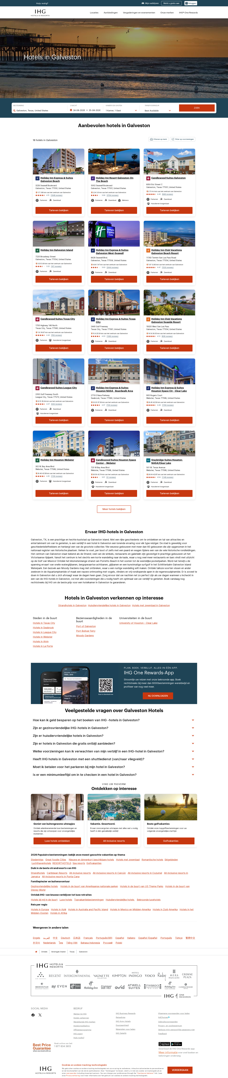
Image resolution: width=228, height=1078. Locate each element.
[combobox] (40, 110)
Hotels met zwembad (128, 859)
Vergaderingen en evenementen (139, 12)
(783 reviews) (56, 335)
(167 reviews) (56, 266)
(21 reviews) (111, 477)
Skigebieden (171, 859)
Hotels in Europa (40, 909)
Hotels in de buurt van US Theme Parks (141, 886)
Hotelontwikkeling (81, 1025)
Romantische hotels (152, 859)
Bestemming (18, 106)
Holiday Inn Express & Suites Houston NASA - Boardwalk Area (114, 389)
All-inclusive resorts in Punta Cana (60, 876)
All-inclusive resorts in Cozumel (145, 873)
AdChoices (163, 1017)
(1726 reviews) (56, 476)
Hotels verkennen (81, 1017)
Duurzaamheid (122, 1025)
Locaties (94, 12)
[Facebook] (34, 1015)
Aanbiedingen (111, 12)
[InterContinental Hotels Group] (40, 12)
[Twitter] (40, 1015)
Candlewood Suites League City (59, 388)
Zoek (197, 108)
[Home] (36, 952)
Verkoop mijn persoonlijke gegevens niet (176, 1029)
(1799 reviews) (168, 405)
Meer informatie (168, 1052)
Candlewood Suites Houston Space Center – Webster (116, 461)
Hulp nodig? (42, 3)
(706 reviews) (111, 405)
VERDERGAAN (180, 1070)
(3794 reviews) (112, 195)
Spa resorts (79, 863)
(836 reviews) (167, 336)
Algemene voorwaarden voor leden (174, 1013)
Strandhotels (38, 873)
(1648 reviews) (56, 195)
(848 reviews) (167, 194)
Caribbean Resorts (57, 873)
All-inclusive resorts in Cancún (109, 873)
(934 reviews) (56, 404)
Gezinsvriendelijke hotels (44, 886)
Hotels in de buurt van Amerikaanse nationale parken (89, 886)
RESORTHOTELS (61, 863)
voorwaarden (71, 1073)
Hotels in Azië (58, 909)
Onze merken (167, 12)
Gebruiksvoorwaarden (168, 1021)
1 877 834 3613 (62, 1045)
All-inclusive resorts (80, 873)
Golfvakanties (93, 863)
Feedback (162, 1033)
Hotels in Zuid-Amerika (165, 909)
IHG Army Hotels (123, 1021)
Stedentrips (37, 859)
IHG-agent (78, 1033)
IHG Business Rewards (126, 1013)
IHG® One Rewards (188, 12)
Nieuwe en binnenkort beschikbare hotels (91, 859)
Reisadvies (120, 1017)
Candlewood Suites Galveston (168, 178)
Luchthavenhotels (41, 863)
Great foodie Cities (55, 859)
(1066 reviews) (112, 336)
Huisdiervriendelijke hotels (120, 899)
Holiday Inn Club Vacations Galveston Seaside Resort (166, 320)
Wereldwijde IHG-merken (84, 1021)
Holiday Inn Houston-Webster (57, 460)
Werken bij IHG (80, 1013)
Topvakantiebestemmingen (89, 899)
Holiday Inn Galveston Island (57, 250)
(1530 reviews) (168, 267)
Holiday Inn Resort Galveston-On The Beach (114, 179)
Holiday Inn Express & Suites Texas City (116, 320)
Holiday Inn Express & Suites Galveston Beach (57, 179)
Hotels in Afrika (58, 913)
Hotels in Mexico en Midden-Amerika (130, 909)
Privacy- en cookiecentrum (170, 1025)
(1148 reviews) (167, 477)
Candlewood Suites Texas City (58, 319)
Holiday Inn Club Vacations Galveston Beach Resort (166, 252)
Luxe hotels (66, 899)
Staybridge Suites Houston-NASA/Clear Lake (167, 461)
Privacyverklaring (73, 1075)
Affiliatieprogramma (82, 1029)
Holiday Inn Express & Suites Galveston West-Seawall (112, 252)
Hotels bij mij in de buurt (44, 899)
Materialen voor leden (125, 1029)
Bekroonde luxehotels (149, 899)
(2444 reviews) (112, 267)
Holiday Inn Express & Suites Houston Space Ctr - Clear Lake (169, 389)
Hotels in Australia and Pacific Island (88, 909)
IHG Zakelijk (121, 1033)
